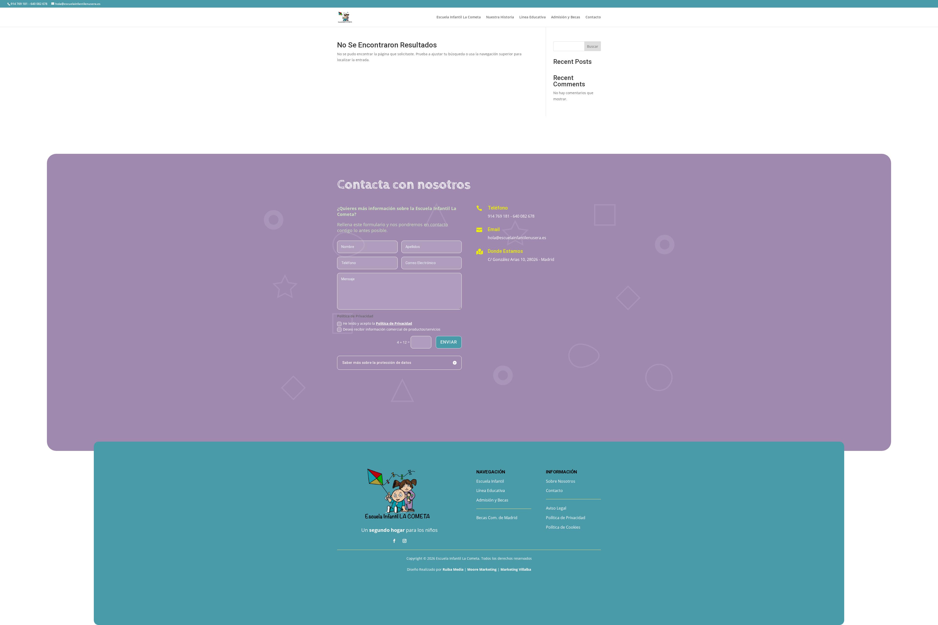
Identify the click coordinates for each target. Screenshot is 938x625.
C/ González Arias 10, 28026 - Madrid (521, 259)
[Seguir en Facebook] (394, 541)
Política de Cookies (563, 527)
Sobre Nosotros (560, 481)
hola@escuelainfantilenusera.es (517, 237)
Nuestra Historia (500, 17)
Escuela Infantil (490, 481)
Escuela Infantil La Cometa (459, 17)
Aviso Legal (556, 508)
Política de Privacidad (394, 323)
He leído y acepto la (377, 323)
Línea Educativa (490, 490)
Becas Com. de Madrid (496, 517)
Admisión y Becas (565, 17)
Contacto (593, 17)
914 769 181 (499, 216)
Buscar (592, 46)
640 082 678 (523, 216)
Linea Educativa (532, 17)
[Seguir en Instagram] (404, 541)
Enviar (448, 342)
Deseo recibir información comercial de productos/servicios (391, 329)
